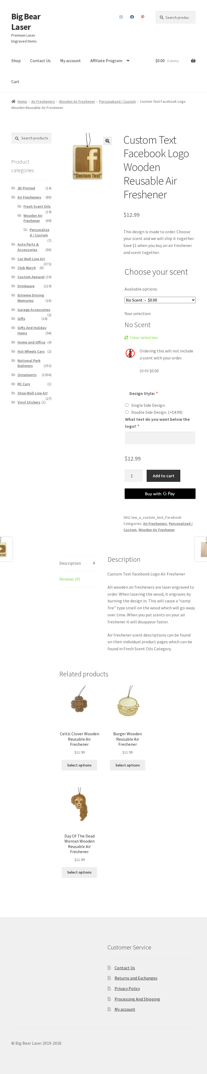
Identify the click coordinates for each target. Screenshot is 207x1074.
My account (70, 60)
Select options (79, 765)
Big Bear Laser (25, 21)
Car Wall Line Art (31, 258)
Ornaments (27, 374)
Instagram (121, 17)
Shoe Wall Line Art (33, 393)
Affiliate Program (106, 60)
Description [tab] (70, 563)
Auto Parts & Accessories (28, 247)
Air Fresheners (43, 101)
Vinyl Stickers (29, 402)
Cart (15, 81)
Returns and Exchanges (136, 978)
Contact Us (40, 60)
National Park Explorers (29, 363)
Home (22, 101)
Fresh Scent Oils (37, 206)
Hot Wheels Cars (31, 351)
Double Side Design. (156, 412)
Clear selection (144, 337)
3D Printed (26, 188)
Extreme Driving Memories (31, 298)
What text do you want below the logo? (157, 422)
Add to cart (163, 475)
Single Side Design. (148, 405)
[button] (107, 141)
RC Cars (24, 383)
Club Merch (27, 267)
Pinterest (143, 17)
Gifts (21, 318)
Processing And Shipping (137, 999)
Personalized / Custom (117, 101)
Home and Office (31, 342)
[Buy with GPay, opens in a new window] (160, 493)
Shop (16, 60)
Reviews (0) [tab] (69, 579)
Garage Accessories (34, 309)
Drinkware (26, 286)
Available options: (141, 289)
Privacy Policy (127, 988)
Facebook (132, 17)
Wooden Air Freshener (77, 101)
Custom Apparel (31, 276)
